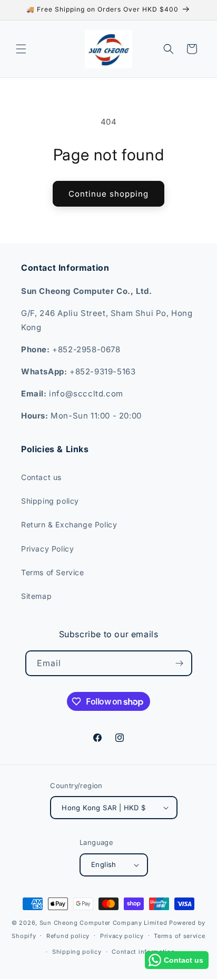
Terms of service (179, 936)
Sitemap (36, 596)
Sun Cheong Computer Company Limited (103, 922)
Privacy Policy (47, 548)
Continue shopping (108, 194)
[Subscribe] (179, 663)
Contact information (143, 951)
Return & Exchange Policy (69, 524)
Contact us (41, 477)
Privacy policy (122, 936)
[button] (21, 48)
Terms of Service (52, 572)
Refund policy (68, 936)
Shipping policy (50, 500)
